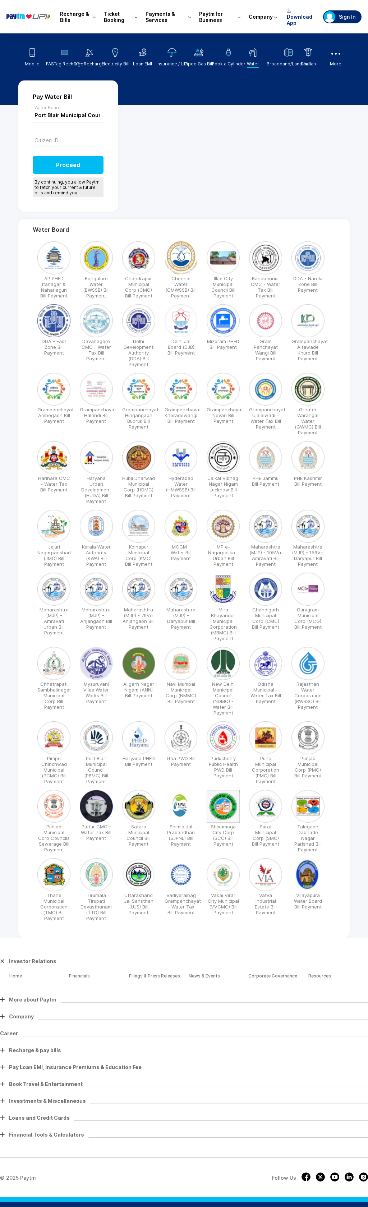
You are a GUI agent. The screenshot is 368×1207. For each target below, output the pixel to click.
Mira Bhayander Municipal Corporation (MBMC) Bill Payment (223, 624)
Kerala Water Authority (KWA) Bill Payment (96, 555)
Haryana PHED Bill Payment (139, 761)
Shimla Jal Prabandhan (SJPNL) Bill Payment (181, 835)
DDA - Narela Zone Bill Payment (308, 284)
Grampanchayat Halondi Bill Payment (98, 415)
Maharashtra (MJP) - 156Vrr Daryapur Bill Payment (308, 555)
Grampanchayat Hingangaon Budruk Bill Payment (140, 418)
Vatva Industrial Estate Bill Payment (266, 903)
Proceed (68, 164)
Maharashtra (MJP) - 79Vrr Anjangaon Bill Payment (139, 618)
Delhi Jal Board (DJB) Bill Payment (181, 347)
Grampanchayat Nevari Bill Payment (225, 415)
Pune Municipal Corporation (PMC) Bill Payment (265, 769)
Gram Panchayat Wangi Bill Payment (266, 349)
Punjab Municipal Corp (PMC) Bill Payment (308, 766)
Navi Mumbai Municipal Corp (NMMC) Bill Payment (181, 692)
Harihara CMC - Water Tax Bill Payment (54, 483)
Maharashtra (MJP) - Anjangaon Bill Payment (96, 618)
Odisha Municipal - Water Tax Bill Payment (265, 692)
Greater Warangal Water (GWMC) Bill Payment (308, 421)
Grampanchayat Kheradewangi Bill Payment (183, 415)
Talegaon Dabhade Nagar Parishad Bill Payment (308, 838)
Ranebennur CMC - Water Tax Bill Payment (265, 287)
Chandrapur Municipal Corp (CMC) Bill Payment (138, 287)
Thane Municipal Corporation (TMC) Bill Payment (54, 906)
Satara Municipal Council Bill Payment (138, 835)
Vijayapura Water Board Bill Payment (308, 901)
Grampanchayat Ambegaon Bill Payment (55, 415)
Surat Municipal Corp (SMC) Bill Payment (265, 835)
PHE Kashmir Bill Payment (308, 481)
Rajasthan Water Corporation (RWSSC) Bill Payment (308, 695)
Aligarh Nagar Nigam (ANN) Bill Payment (138, 689)
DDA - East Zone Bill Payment (54, 347)
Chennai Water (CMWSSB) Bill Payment (181, 287)
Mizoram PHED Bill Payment (223, 344)
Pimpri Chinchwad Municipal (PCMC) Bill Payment (54, 769)
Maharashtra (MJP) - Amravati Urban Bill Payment (54, 621)
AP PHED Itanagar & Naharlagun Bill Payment (54, 287)
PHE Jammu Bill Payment (265, 481)
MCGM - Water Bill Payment (181, 552)
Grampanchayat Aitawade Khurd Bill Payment (309, 349)
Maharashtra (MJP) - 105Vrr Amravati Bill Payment (265, 555)
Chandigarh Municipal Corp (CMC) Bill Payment (265, 618)
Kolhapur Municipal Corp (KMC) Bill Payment (138, 555)
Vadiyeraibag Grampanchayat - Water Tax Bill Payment (183, 903)
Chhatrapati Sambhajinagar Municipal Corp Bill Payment (54, 695)
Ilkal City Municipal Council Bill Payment (223, 287)
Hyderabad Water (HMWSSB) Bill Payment (181, 486)
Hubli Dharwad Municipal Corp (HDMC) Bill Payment (138, 486)
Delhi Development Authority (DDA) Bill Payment (138, 352)
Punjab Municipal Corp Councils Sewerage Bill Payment (54, 838)
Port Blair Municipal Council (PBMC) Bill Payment (96, 769)
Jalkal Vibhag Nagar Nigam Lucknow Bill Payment (223, 486)
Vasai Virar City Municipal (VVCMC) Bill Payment (223, 903)
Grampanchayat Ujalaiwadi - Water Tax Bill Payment (267, 418)
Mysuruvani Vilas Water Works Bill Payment (96, 692)
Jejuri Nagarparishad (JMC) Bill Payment (54, 555)
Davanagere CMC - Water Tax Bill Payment (96, 349)
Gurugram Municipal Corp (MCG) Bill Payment (308, 618)
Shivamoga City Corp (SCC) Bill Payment (223, 835)
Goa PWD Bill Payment (181, 761)
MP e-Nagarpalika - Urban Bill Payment (223, 555)
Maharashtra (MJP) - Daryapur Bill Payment (181, 618)
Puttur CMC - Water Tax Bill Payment (96, 832)
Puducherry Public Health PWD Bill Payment (223, 766)
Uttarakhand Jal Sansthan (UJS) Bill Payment (138, 903)
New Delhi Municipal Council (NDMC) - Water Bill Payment (223, 698)
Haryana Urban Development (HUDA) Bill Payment (96, 489)
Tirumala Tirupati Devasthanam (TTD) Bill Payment (96, 906)
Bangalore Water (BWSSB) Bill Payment (96, 287)
